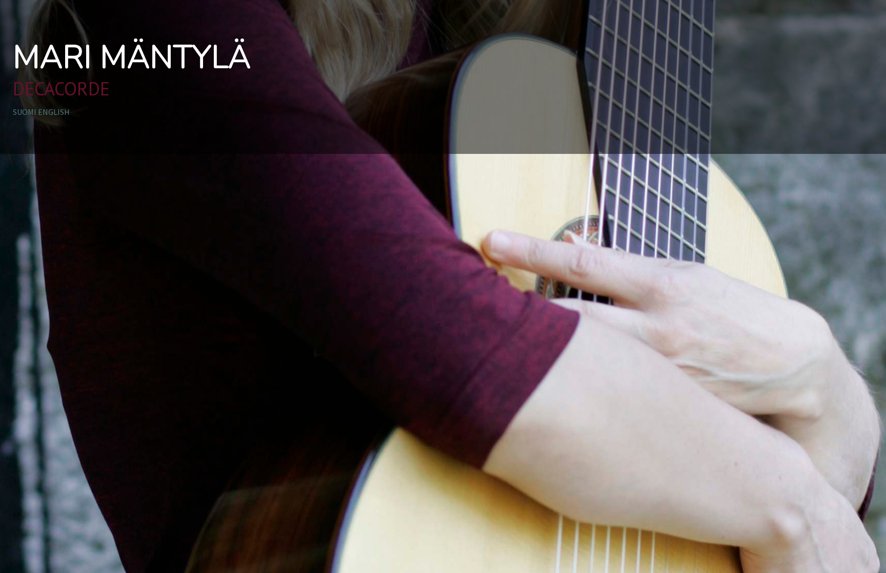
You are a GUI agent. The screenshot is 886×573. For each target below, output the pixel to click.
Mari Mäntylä (132, 57)
